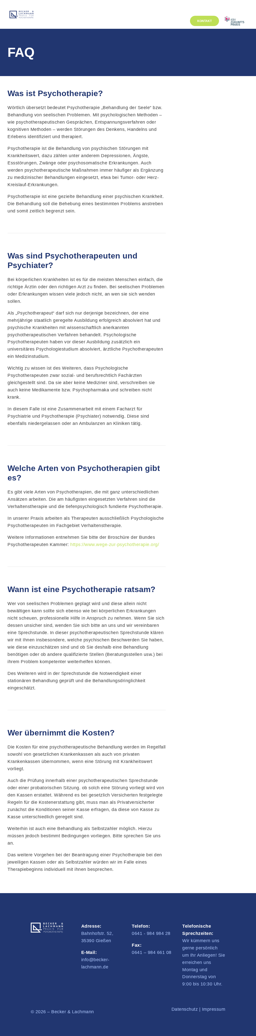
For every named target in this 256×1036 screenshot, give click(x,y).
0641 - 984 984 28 (151, 933)
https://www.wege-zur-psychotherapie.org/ (114, 544)
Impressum (214, 1009)
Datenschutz (185, 1009)
